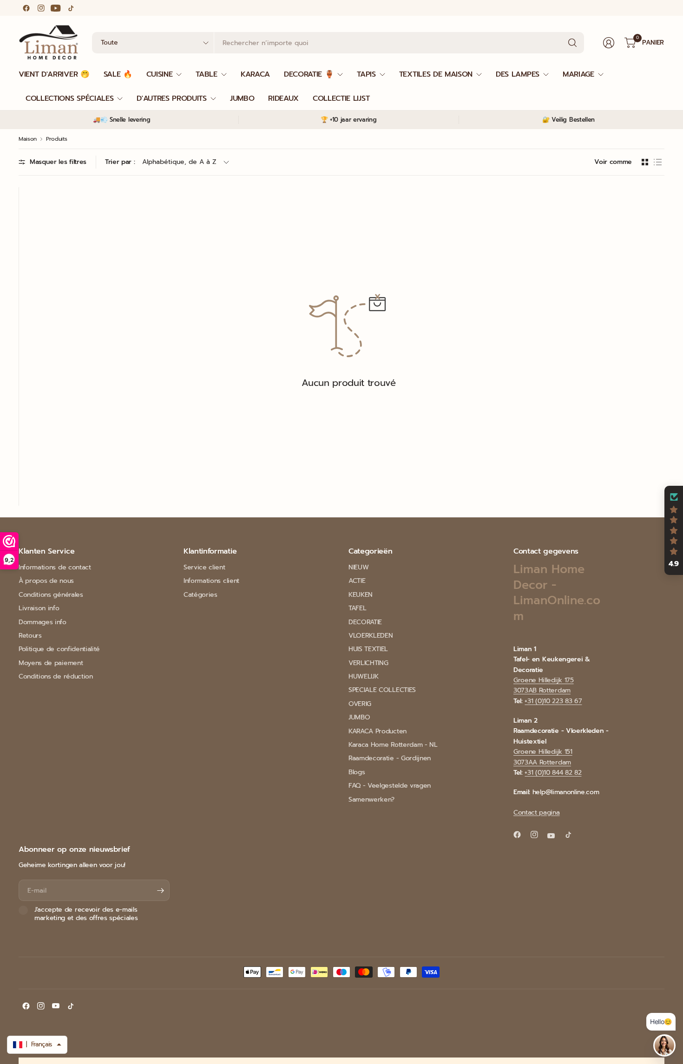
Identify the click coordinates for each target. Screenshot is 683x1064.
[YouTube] (55, 7)
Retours (30, 635)
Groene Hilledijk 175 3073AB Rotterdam (543, 685)
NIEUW (358, 567)
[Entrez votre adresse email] (160, 890)
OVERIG (359, 704)
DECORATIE (365, 622)
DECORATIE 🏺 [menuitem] (309, 74)
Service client (204, 567)
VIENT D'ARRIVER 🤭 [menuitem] (54, 74)
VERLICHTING (368, 663)
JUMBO (359, 717)
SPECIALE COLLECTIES (382, 690)
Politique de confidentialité (59, 649)
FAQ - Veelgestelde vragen (389, 785)
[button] (673, 530)
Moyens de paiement (51, 663)
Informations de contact (55, 567)
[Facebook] (26, 7)
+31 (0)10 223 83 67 (553, 701)
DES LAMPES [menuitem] (517, 74)
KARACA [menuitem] (255, 74)
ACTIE (356, 581)
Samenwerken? (371, 799)
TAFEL (357, 608)
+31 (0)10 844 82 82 (553, 772)
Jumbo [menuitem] (242, 98)
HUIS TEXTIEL (368, 649)
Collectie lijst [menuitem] (341, 98)
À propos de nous (46, 581)
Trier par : (120, 162)
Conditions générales (51, 595)
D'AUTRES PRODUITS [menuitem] (172, 98)
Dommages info (42, 622)
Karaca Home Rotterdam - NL (393, 745)
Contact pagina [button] (536, 812)
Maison (28, 139)
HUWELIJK (363, 676)
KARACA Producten (377, 731)
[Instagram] (40, 7)
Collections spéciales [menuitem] (69, 98)
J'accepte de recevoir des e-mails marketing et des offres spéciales (86, 914)
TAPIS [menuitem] (366, 74)
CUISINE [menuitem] (159, 74)
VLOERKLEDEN (370, 635)
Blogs (356, 772)
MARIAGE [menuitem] (578, 74)
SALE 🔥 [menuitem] (118, 74)
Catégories (200, 595)
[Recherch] (572, 42)
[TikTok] (70, 7)
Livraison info (39, 608)
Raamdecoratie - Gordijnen (389, 758)
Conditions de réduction (56, 676)
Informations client (211, 581)
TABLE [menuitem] (206, 74)
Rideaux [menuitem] (283, 98)
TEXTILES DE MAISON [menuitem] (436, 74)
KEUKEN (360, 595)
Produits (56, 139)
